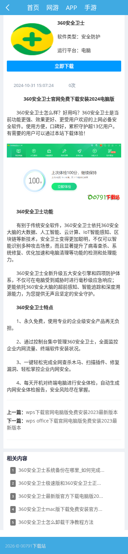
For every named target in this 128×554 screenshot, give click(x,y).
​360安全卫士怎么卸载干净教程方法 (53, 522)
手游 (90, 7)
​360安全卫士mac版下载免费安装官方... (57, 509)
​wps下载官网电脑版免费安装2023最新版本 (72, 412)
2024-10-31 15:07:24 (34, 85)
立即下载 (64, 66)
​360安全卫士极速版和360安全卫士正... (56, 483)
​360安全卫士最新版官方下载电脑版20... (57, 496)
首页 (33, 7)
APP (71, 7)
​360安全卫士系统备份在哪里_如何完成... (58, 470)
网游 (52, 7)
